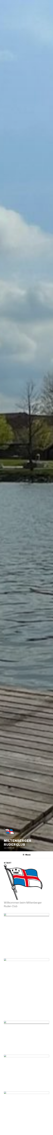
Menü (27, 855)
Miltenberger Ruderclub (17, 842)
